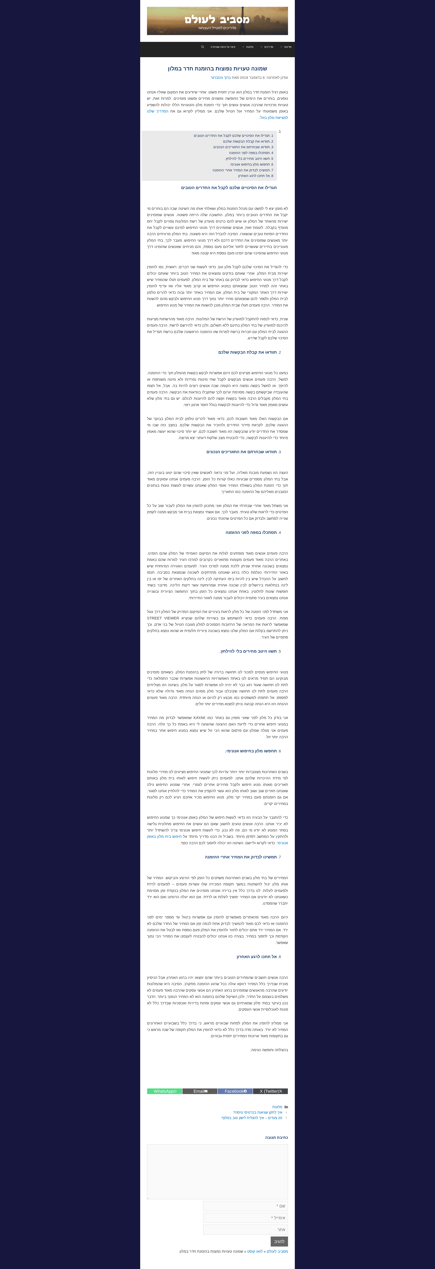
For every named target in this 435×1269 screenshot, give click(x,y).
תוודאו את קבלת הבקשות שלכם (246, 141)
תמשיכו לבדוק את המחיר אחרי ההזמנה (241, 170)
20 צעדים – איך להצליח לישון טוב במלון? (251, 1118)
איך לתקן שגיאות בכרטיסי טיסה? (257, 1112)
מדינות (287, 46)
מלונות (249, 46)
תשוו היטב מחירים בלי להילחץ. (247, 158)
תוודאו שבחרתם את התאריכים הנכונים (241, 147)
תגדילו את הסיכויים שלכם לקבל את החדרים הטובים (232, 136)
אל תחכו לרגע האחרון (254, 176)
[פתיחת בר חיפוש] (202, 47)
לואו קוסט (255, 1251)
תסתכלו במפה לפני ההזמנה (249, 153)
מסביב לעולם (277, 1251)
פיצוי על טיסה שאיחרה (223, 46)
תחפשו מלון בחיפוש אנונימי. (249, 164)
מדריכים (268, 46)
